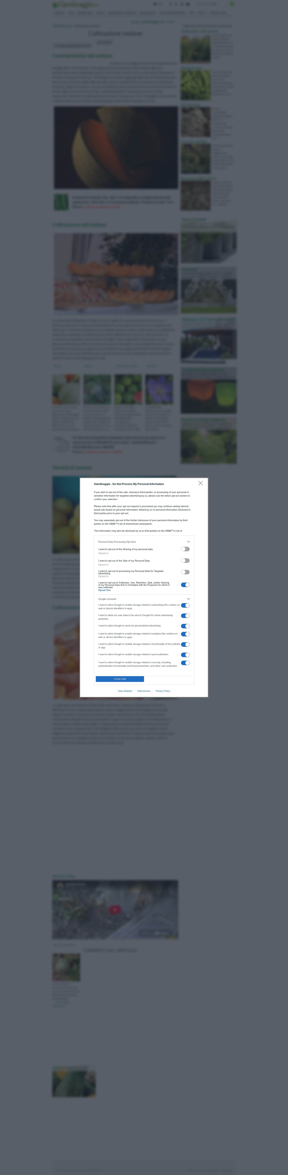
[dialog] (144, 587)
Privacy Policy (163, 691)
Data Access (144, 691)
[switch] (185, 549)
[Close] (201, 484)
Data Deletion (125, 691)
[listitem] (144, 541)
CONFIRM (120, 679)
